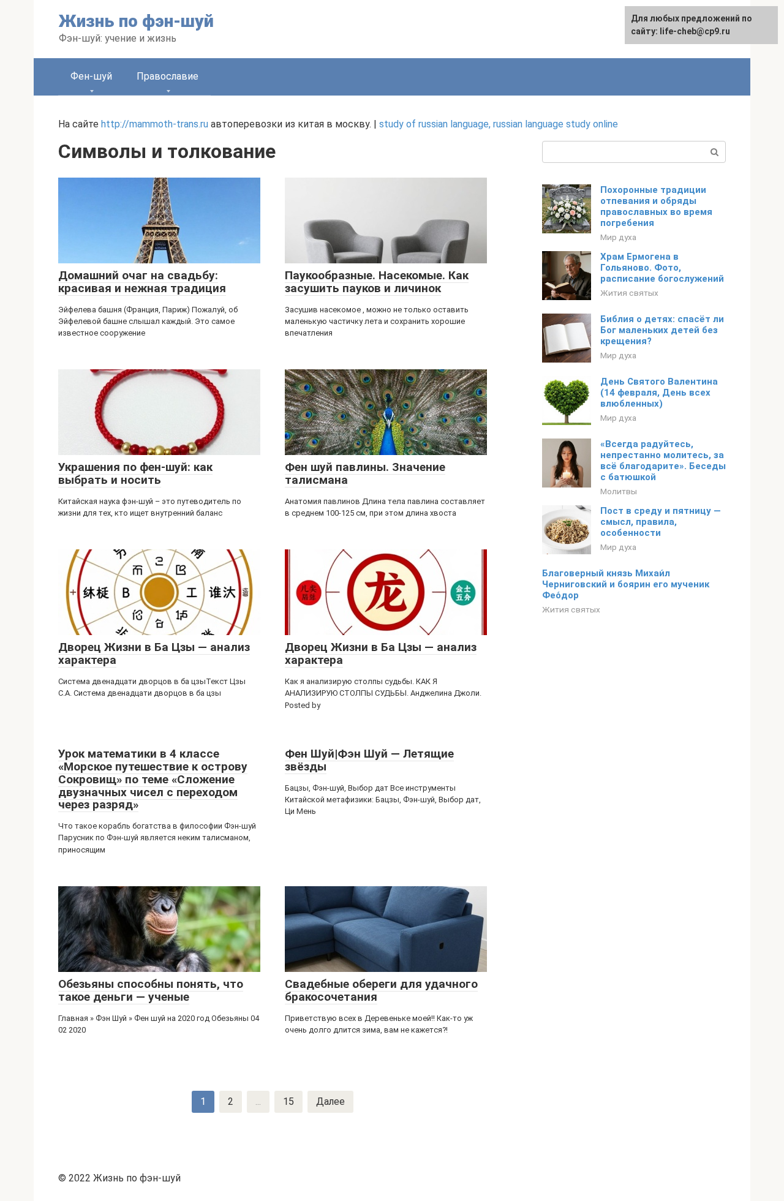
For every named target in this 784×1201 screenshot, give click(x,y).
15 (288, 1101)
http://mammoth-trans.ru (154, 124)
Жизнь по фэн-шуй (136, 21)
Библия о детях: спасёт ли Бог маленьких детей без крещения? (662, 330)
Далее (330, 1101)
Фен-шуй (91, 76)
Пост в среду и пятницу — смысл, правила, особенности (660, 521)
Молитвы (618, 491)
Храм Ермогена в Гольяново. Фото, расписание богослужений (662, 267)
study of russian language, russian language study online (498, 124)
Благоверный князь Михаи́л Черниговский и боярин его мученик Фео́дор (625, 584)
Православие (167, 76)
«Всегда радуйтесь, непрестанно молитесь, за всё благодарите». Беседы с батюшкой (663, 461)
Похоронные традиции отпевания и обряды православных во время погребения (656, 206)
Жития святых (629, 293)
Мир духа (618, 237)
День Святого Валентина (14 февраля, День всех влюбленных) (659, 392)
